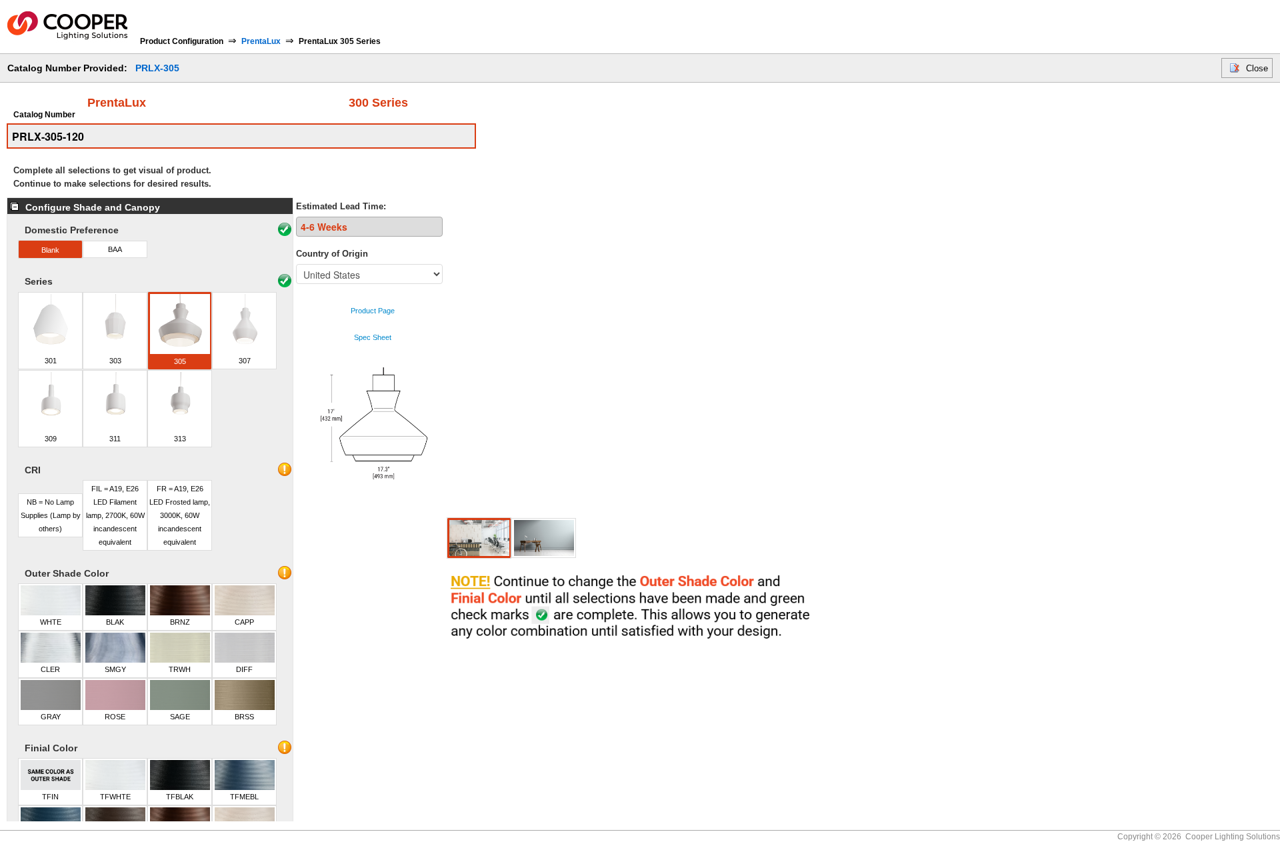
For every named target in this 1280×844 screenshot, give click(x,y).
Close (1257, 68)
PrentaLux (261, 41)
